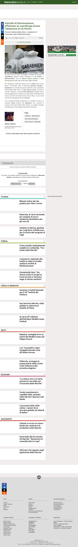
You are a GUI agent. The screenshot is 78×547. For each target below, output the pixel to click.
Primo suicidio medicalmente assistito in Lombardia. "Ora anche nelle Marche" (32, 247)
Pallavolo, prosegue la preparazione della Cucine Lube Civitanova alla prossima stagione (31, 364)
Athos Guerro (10, 124)
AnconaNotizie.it (57, 505)
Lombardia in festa (7, 528)
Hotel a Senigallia (57, 525)
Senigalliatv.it (31, 522)
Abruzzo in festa (7, 522)
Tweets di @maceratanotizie (55, 196)
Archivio (30, 504)
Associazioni (6, 506)
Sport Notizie (31, 529)
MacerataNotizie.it (58, 506)
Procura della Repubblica (31, 119)
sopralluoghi (37, 121)
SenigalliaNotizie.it (33, 521)
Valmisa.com (31, 523)
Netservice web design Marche (61, 523)
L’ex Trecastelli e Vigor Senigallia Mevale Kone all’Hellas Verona (30, 350)
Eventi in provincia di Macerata (36, 511)
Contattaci (31, 509)
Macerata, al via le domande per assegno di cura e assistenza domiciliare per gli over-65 (32, 217)
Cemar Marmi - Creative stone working (63, 526)
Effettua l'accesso (15, 183)
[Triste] (12, 139)
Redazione (31, 505)
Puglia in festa (6, 530)
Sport (4, 508)
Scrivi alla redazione (33, 512)
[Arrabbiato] (3, 139)
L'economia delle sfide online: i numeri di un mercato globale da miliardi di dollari (32, 409)
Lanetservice (27, 544)
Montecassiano (36, 116)
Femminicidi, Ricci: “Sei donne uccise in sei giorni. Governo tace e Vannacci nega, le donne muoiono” (31, 275)
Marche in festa (7, 521)
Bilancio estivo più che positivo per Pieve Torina (31, 202)
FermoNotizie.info (58, 508)
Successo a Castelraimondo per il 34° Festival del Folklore (31, 292)
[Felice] (30, 139)
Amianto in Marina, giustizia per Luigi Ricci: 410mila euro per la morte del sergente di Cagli (32, 231)
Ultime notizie (32, 502)
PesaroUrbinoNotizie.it (59, 504)
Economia (5, 509)
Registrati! (31, 183)
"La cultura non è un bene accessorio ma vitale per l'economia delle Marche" (31, 381)
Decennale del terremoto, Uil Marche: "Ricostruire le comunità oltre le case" (31, 439)
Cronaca (41, 38)
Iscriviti (30, 506)
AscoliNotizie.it (57, 509)
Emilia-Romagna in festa (9, 523)
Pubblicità (47, 544)
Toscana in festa (7, 532)
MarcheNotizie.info (58, 502)
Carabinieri (28, 116)
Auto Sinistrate (32, 526)
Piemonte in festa (7, 529)
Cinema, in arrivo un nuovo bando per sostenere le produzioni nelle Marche (31, 425)
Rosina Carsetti (29, 121)
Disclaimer (41, 544)
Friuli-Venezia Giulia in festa (9, 525)
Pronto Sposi (31, 530)
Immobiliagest (32, 532)
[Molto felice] (38, 139)
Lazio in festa (6, 526)
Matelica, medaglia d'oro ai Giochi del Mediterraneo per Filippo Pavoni (32, 336)
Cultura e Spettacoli (7, 504)
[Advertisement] (62, 32)
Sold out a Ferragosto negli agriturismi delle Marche (32, 451)
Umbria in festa (6, 533)
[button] (73, 2)
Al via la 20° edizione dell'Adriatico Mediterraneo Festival (32, 319)
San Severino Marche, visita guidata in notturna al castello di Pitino (32, 305)
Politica (5, 505)
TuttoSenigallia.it (32, 525)
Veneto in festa (6, 535)
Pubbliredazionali (32, 508)
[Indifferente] (21, 139)
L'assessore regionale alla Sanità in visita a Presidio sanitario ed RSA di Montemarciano (31, 262)
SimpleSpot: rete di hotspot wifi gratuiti (62, 528)
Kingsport (31, 528)
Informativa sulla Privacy (55, 544)
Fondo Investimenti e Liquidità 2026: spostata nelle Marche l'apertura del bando (32, 395)
